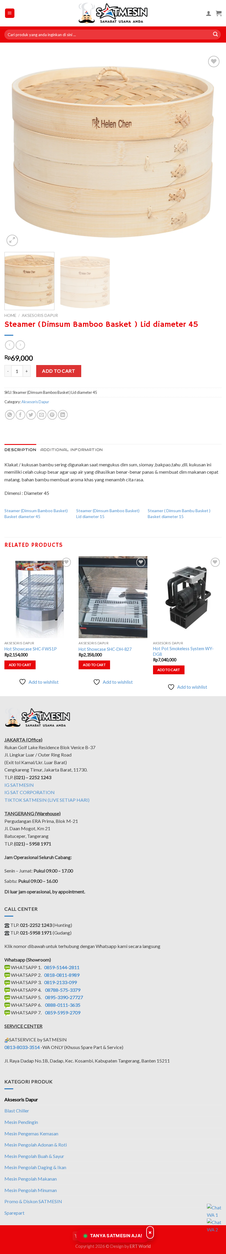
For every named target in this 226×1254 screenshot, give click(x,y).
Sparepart (14, 1213)
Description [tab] (20, 449)
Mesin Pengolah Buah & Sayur (34, 1156)
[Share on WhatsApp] (10, 415)
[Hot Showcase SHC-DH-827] (113, 597)
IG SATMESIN (19, 785)
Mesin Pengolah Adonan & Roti (35, 1144)
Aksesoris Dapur (40, 315)
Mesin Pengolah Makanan (30, 1178)
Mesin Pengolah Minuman (30, 1190)
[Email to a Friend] (41, 415)
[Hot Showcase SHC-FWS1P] (38, 597)
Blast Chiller (16, 1110)
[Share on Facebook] (20, 415)
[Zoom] (12, 240)
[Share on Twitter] (31, 415)
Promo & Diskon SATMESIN (33, 1201)
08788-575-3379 (62, 990)
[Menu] (10, 13)
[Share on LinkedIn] (63, 415)
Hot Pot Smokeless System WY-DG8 (183, 651)
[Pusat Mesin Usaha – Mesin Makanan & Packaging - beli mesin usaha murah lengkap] (113, 13)
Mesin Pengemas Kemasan (31, 1133)
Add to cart (58, 371)
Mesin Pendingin (21, 1122)
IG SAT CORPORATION (29, 792)
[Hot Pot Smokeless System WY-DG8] (187, 597)
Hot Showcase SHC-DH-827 (105, 649)
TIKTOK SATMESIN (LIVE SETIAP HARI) (46, 800)
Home (10, 315)
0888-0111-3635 (62, 1005)
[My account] (209, 13)
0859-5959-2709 (62, 1012)
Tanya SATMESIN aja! (116, 1235)
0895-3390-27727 (64, 997)
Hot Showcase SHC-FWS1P (30, 648)
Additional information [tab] (71, 449)
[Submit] (215, 35)
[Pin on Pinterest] (52, 415)
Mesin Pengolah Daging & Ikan (35, 1167)
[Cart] (219, 13)
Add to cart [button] (20, 665)
